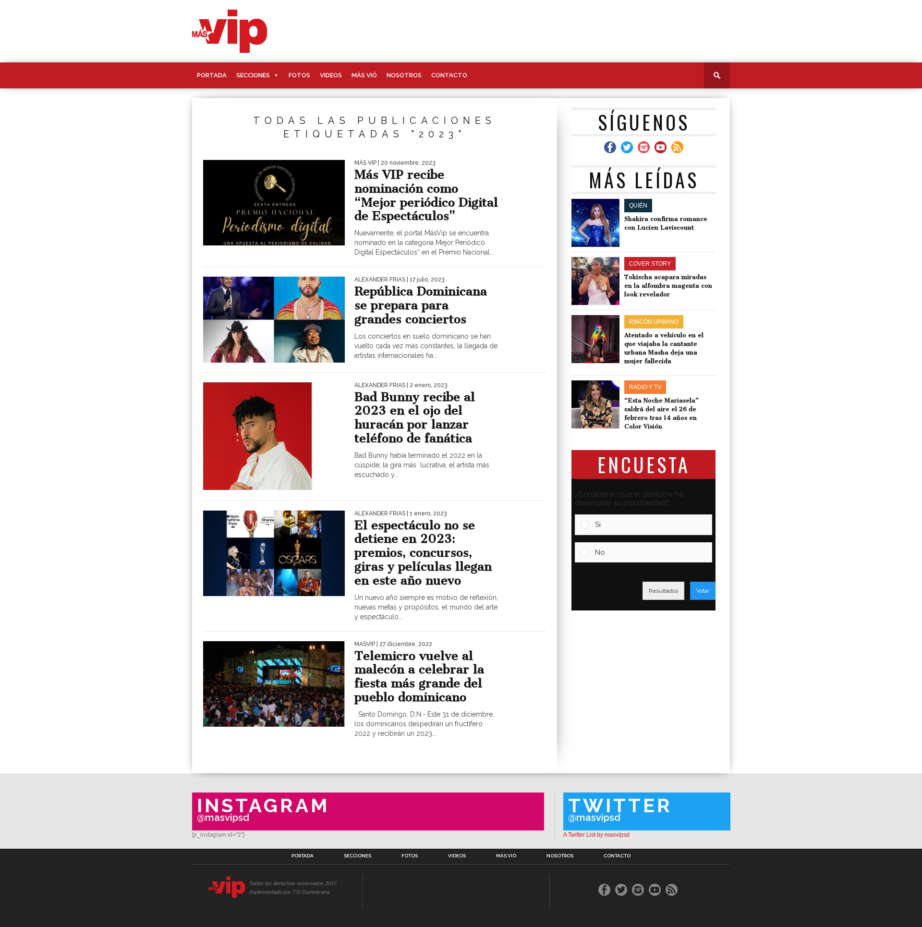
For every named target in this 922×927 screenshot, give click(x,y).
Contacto (449, 75)
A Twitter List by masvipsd (596, 834)
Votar (702, 590)
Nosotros (404, 75)
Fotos (299, 75)
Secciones (253, 75)
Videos (331, 75)
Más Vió (364, 75)
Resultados (663, 590)
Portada (212, 75)
